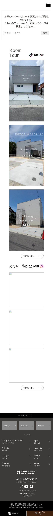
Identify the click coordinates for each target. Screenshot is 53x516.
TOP (26, 435)
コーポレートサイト (26, 493)
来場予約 (24, 425)
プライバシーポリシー (26, 491)
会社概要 (26, 496)
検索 (45, 33)
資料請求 (7, 425)
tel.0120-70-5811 (27, 479)
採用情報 (41, 425)
